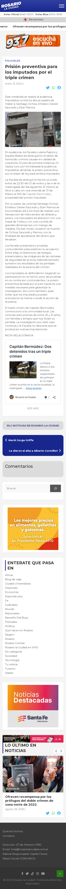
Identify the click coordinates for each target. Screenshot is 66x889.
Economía (11, 592)
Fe (6, 600)
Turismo (10, 668)
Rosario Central (15, 643)
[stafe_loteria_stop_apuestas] (33, 736)
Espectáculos (13, 596)
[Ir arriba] (60, 873)
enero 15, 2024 (13, 83)
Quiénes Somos (13, 831)
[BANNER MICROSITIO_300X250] (33, 686)
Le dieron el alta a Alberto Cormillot (33, 450)
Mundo (9, 609)
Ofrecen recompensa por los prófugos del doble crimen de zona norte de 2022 (29, 801)
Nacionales (12, 613)
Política (10, 626)
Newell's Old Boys (16, 617)
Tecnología (12, 660)
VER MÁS (33, 408)
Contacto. (9, 835)
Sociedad (11, 655)
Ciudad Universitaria (17, 583)
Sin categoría (13, 651)
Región (9, 634)
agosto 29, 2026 (14, 809)
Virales (9, 672)
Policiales (12, 60)
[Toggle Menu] (61, 5)
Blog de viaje (13, 579)
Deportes (11, 587)
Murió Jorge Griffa (21, 440)
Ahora (9, 575)
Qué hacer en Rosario (19, 630)
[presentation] (56, 751)
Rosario (10, 638)
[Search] (55, 488)
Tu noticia (11, 664)
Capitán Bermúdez (38, 194)
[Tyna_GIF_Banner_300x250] (33, 509)
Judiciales (11, 604)
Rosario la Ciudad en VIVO (21, 647)
